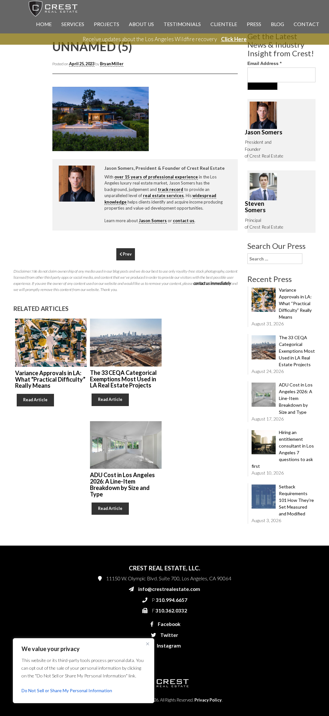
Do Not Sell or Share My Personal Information (67, 690)
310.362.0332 (237, 152)
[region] (83, 670)
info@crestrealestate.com (249, 126)
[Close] (147, 644)
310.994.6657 (238, 139)
